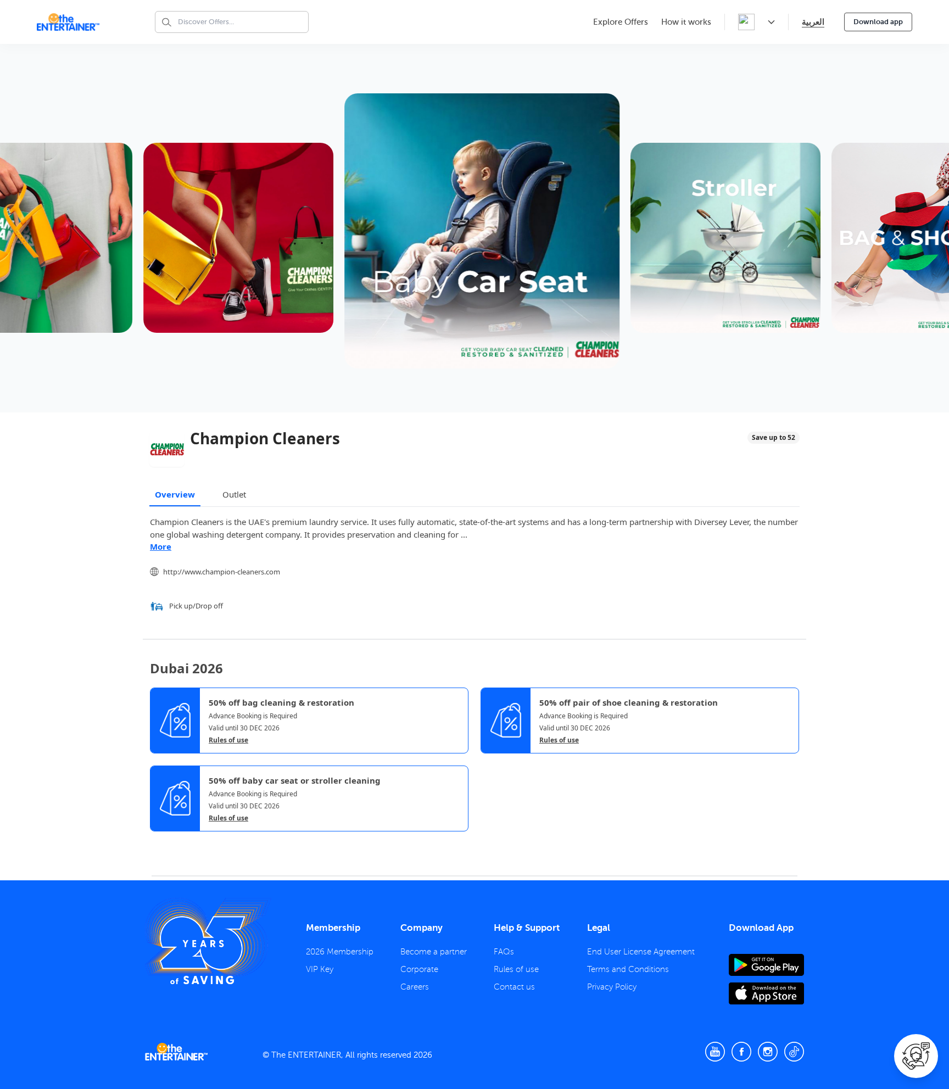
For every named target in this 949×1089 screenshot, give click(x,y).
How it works (686, 22)
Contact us (514, 986)
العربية (813, 21)
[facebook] (741, 1052)
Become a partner (433, 951)
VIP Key (319, 969)
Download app (878, 22)
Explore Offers (620, 22)
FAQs (504, 951)
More (160, 546)
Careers (414, 986)
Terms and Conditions (628, 969)
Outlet (234, 494)
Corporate (419, 969)
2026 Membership (339, 951)
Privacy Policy (612, 986)
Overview (175, 494)
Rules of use (228, 740)
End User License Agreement (641, 951)
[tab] (158, 841)
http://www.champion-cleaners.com (221, 572)
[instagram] (768, 1052)
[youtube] (715, 1052)
